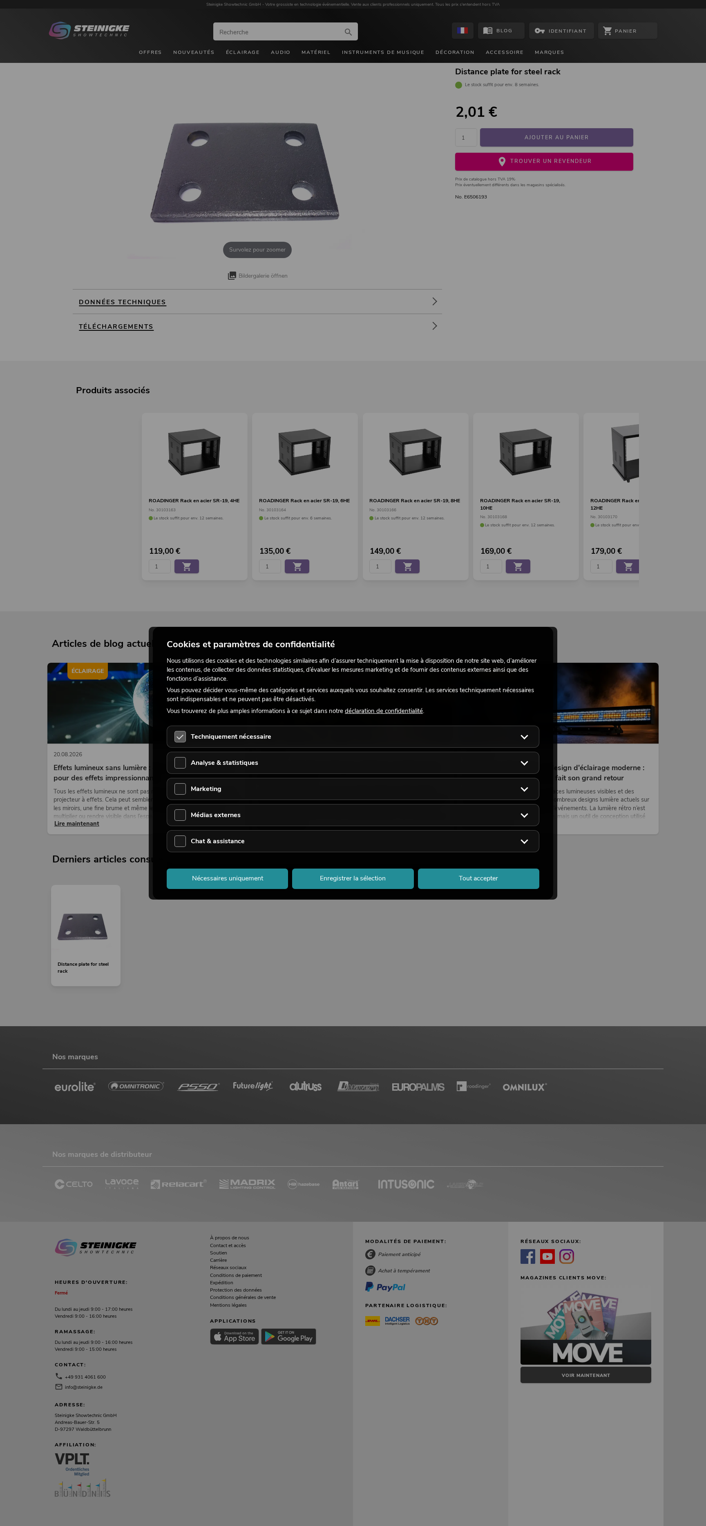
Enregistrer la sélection (353, 878)
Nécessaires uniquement (227, 878)
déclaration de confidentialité (384, 711)
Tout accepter (478, 878)
